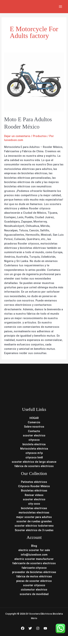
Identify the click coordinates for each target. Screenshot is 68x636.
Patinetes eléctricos (34, 482)
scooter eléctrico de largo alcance (34, 461)
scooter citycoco (34, 585)
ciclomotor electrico (34, 589)
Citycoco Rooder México (34, 486)
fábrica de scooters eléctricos (34, 466)
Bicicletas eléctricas (34, 490)
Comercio (34, 422)
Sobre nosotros (34, 426)
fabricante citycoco (34, 567)
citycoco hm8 (34, 457)
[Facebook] (22, 628)
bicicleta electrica (34, 444)
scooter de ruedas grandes (34, 521)
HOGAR (34, 418)
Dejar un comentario (17, 136)
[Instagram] (37, 628)
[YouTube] (45, 628)
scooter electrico (34, 435)
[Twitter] (30, 628)
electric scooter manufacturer (34, 559)
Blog (34, 545)
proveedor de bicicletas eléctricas (34, 572)
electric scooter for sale (34, 550)
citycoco (34, 439)
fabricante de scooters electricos (34, 563)
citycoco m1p (34, 453)
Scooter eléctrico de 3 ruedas (34, 530)
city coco (34, 503)
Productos (40, 136)
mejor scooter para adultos (34, 517)
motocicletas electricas (34, 512)
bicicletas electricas (34, 508)
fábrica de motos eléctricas (34, 576)
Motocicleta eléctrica (34, 448)
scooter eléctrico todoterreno (34, 525)
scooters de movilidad (34, 594)
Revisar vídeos (34, 495)
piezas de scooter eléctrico (34, 581)
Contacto (34, 431)
